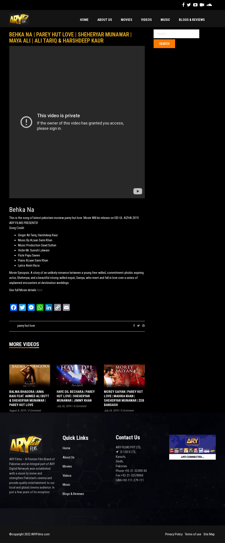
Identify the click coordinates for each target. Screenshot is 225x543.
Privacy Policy (174, 534)
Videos (146, 20)
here (39, 290)
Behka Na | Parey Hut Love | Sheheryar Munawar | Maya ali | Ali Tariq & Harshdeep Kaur (70, 37)
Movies (126, 20)
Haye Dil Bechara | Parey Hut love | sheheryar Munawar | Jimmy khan (76, 396)
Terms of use (193, 534)
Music (165, 20)
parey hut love (26, 326)
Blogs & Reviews (192, 20)
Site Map (209, 534)
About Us (104, 20)
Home (84, 20)
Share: (126, 326)
